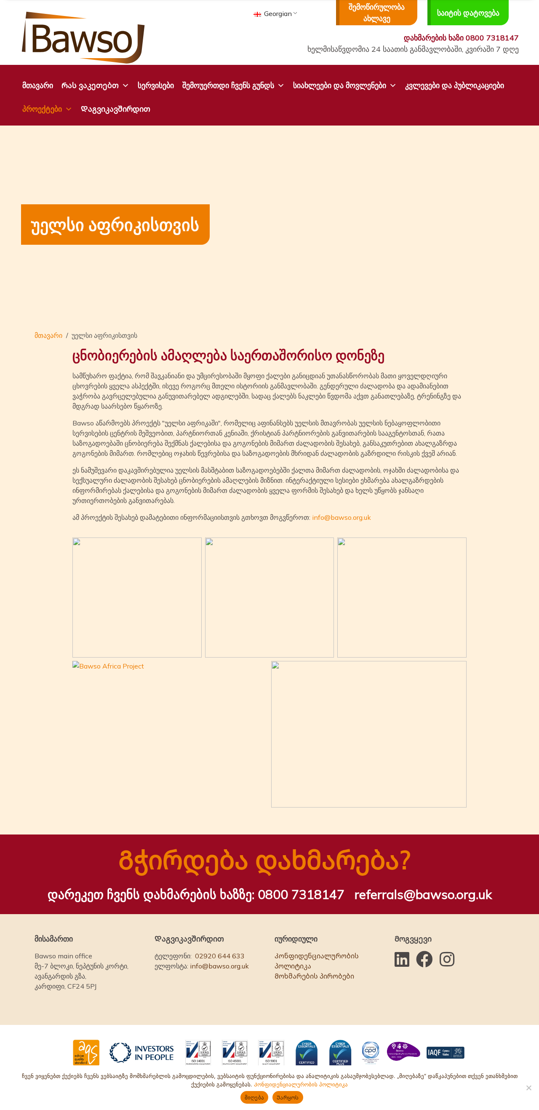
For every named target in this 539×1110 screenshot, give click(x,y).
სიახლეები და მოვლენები (339, 85)
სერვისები (156, 85)
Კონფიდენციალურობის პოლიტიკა (317, 961)
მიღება (254, 1097)
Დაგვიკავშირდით (115, 109)
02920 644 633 (220, 956)
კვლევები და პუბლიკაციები (454, 85)
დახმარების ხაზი (461, 38)
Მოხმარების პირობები (314, 976)
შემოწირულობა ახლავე (377, 12)
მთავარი (37, 85)
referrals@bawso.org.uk (423, 894)
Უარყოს (288, 1097)
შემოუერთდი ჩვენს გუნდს (228, 85)
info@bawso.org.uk (341, 517)
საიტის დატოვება (468, 13)
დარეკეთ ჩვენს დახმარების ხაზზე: (196, 894)
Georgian (277, 13)
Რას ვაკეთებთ (90, 85)
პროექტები (42, 109)
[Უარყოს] (528, 1087)
